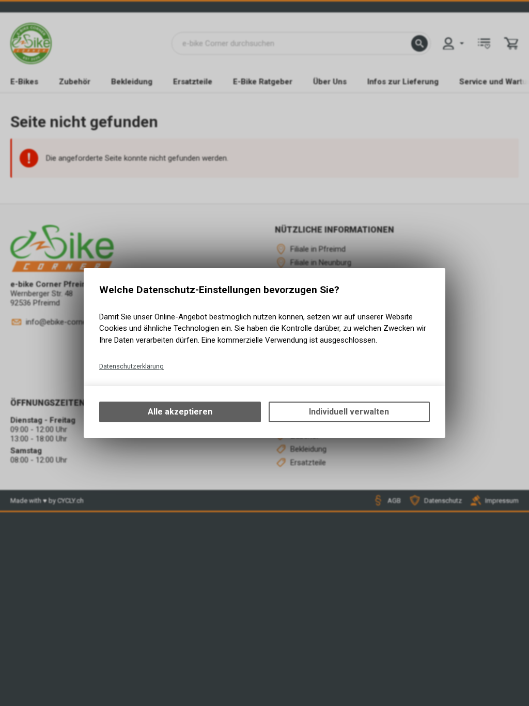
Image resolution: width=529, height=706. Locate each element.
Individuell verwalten (349, 412)
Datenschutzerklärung (131, 366)
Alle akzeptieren (180, 412)
